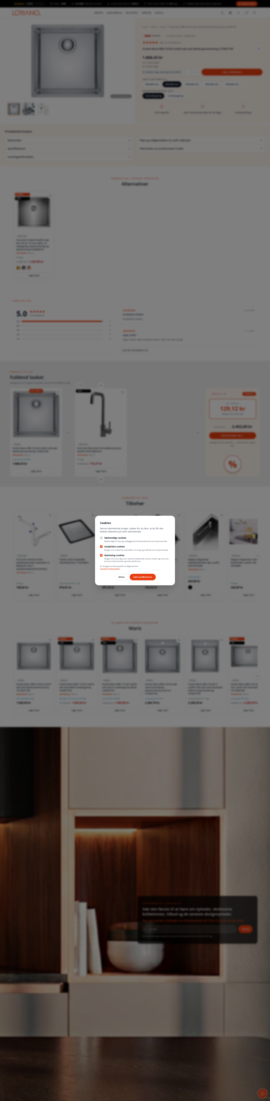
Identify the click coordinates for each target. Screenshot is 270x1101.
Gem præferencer (142, 576)
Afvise (121, 576)
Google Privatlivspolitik (110, 568)
